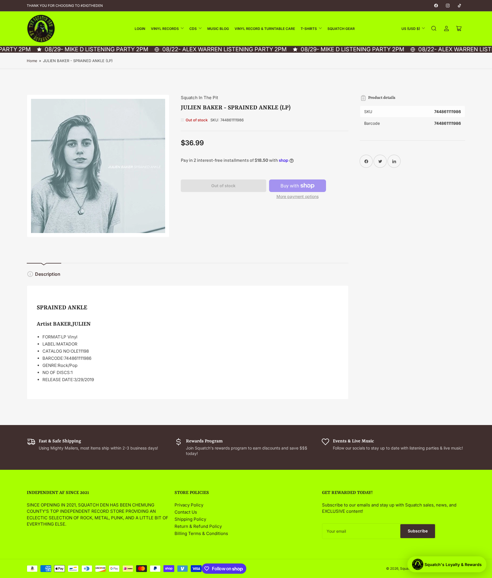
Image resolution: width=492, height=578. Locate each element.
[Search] (434, 28)
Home (32, 60)
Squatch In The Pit (199, 97)
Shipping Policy (190, 519)
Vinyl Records (165, 28)
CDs (193, 28)
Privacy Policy (189, 505)
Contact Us (186, 512)
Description (47, 274)
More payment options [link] (297, 196)
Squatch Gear (341, 28)
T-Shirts (309, 28)
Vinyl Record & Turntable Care (265, 28)
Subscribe (418, 530)
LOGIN (140, 28)
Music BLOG (218, 28)
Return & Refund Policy (198, 526)
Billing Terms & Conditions (201, 533)
